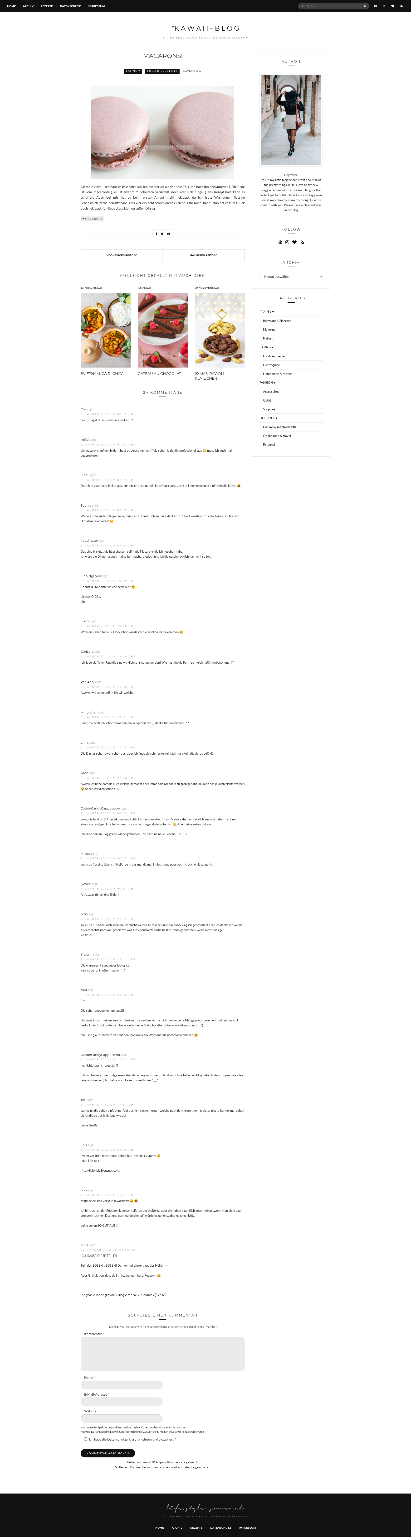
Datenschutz (70, 6)
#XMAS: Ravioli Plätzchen (209, 376)
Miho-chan (89, 712)
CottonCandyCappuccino (100, 808)
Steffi (85, 621)
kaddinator (89, 540)
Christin (87, 651)
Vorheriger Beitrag (122, 255)
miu (84, 990)
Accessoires (271, 391)
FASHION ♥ (267, 382)
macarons (94, 218)
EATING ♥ (133, 71)
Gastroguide (271, 365)
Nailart (268, 338)
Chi (83, 409)
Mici (84, 1190)
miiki (85, 439)
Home (11, 6)
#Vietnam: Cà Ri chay (102, 373)
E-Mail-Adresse (96, 1394)
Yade (84, 773)
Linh (83, 601)
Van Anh (87, 682)
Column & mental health (279, 427)
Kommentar (94, 1334)
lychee (86, 884)
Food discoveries (162, 71)
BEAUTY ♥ (266, 311)
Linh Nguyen (91, 576)
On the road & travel (277, 435)
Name (89, 1377)
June (84, 1245)
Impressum (96, 6)
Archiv (28, 6)
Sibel (84, 475)
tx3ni (84, 914)
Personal (269, 444)
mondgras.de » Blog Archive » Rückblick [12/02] (131, 1295)
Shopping (269, 409)
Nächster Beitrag (203, 255)
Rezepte (47, 6)
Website (90, 1411)
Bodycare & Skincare (277, 320)
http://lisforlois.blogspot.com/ (100, 1170)
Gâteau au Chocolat (159, 373)
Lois (84, 1145)
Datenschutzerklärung (124, 1439)
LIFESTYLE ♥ (268, 418)
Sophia (86, 505)
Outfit (267, 400)
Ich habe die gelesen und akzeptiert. (132, 1439)
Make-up (269, 329)
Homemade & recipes (277, 373)
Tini (83, 1100)
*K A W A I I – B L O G (205, 28)
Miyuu (85, 853)
